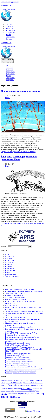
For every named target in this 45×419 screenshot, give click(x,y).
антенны (36, 388)
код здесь (22, 407)
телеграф (40, 393)
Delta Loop (19, 380)
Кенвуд (24, 385)
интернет (8, 391)
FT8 (34, 380)
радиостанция (23, 393)
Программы (10, 37)
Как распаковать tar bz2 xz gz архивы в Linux (22, 337)
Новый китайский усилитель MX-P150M (20, 367)
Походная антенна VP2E (14, 355)
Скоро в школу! (11, 305)
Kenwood (15, 383)
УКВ (11, 388)
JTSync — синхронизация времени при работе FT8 (24, 311)
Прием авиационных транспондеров (19, 361)
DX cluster (9, 24)
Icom (3, 382)
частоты (17, 397)
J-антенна (8, 383)
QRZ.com (25, 382)
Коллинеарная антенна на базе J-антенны (20, 373)
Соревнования (10, 274)
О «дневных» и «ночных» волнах (20, 91)
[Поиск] (30, 246)
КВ (21, 385)
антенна (26, 388)
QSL (29, 383)
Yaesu (9, 385)
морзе (17, 391)
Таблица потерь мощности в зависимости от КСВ (23, 369)
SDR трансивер (39, 382)
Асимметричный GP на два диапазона (19, 347)
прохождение (34, 391)
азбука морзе (17, 388)
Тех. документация (12, 276)
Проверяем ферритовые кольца (16, 335)
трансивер (8, 396)
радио (4, 393)
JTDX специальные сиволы (15, 317)
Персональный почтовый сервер (17, 343)
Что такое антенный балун (15, 297)
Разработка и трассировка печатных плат (20, 371)
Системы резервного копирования (18, 359)
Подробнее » (18, 152)
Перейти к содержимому (10, 2)
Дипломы (8, 258)
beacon (8, 380)
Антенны (9, 28)
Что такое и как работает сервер (17, 363)
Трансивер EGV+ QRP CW (15, 293)
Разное (8, 35)
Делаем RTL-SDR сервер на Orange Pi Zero (21, 333)
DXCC (26, 380)
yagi (14, 385)
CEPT (11, 380)
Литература (10, 39)
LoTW (20, 382)
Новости (8, 264)
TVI (6, 385)
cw (14, 380)
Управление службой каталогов (17, 357)
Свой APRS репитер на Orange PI (17, 345)
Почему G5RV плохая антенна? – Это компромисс (24, 291)
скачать (33, 394)
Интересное (10, 33)
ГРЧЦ (17, 385)
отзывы (21, 391)
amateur (3, 380)
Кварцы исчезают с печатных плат (18, 353)
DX (23, 380)
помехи (26, 391)
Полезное (9, 26)
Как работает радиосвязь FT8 (16, 299)
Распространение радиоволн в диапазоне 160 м (19, 158)
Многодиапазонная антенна (34, 385)
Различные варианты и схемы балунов (19, 289)
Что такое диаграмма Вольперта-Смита (19, 327)
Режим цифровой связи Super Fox (17, 365)
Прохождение (10, 270)
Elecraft (31, 380)
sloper (2, 385)
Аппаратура (10, 30)
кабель (12, 391)
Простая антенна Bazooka (14, 295)
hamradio (39, 380)
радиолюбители (12, 393)
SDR (33, 383)
